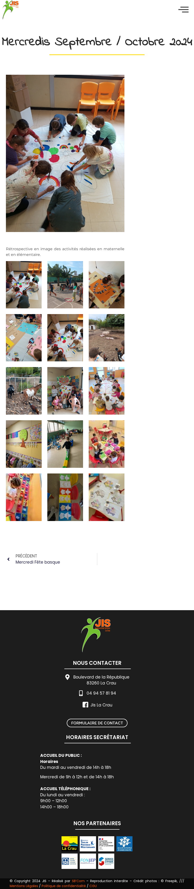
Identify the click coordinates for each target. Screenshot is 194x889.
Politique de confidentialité (64, 886)
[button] (183, 9)
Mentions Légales (24, 886)
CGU (93, 886)
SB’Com (78, 881)
